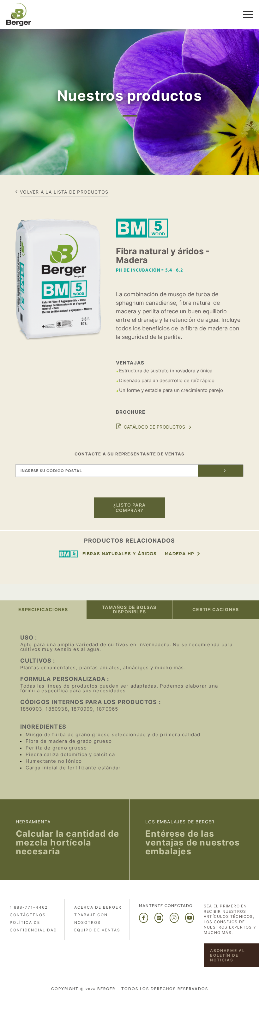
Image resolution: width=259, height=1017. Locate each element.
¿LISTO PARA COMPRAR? (129, 507)
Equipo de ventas (97, 930)
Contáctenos (28, 914)
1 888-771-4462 (29, 907)
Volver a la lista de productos (64, 192)
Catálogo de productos (154, 427)
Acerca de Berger (98, 907)
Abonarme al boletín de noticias (227, 955)
